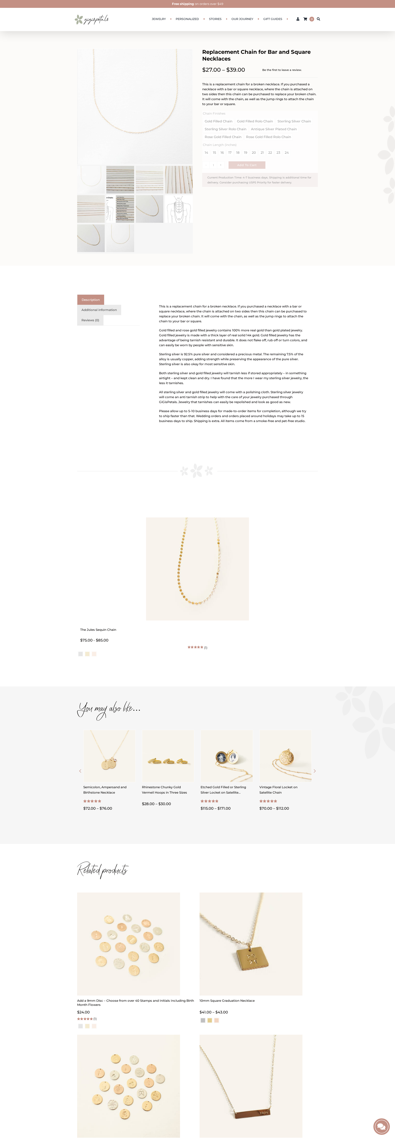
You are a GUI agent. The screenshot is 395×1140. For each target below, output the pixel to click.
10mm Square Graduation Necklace (227, 1001)
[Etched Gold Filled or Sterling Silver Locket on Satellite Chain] (227, 732)
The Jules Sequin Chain (98, 630)
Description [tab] (91, 300)
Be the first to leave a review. (282, 70)
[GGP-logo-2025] (91, 13)
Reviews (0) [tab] (90, 320)
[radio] (203, 1020)
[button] (80, 771)
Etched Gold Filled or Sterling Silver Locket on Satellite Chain (223, 792)
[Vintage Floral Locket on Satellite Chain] (285, 732)
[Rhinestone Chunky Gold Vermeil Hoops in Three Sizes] (168, 732)
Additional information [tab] (99, 310)
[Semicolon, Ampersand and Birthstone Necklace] (109, 732)
